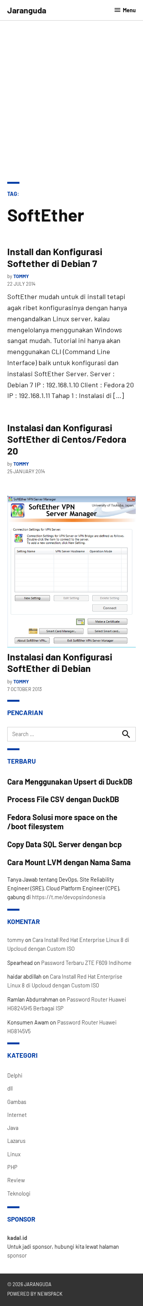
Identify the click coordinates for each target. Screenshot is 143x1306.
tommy (21, 276)
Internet (17, 1115)
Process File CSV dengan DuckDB (63, 799)
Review (16, 1180)
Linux (14, 1154)
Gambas (16, 1102)
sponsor (17, 1255)
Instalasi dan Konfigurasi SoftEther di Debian (59, 662)
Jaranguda (26, 10)
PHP (12, 1167)
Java (12, 1128)
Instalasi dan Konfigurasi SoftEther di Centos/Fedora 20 (66, 439)
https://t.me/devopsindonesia (68, 897)
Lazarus (16, 1141)
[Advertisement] (71, 96)
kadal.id (17, 1238)
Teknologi (19, 1193)
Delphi (14, 1075)
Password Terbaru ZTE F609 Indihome (86, 963)
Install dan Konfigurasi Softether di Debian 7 (54, 257)
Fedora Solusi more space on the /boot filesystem (62, 821)
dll (10, 1088)
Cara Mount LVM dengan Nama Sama (69, 862)
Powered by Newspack (35, 1294)
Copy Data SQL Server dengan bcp (64, 844)
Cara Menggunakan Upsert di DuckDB (70, 781)
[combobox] (71, 734)
